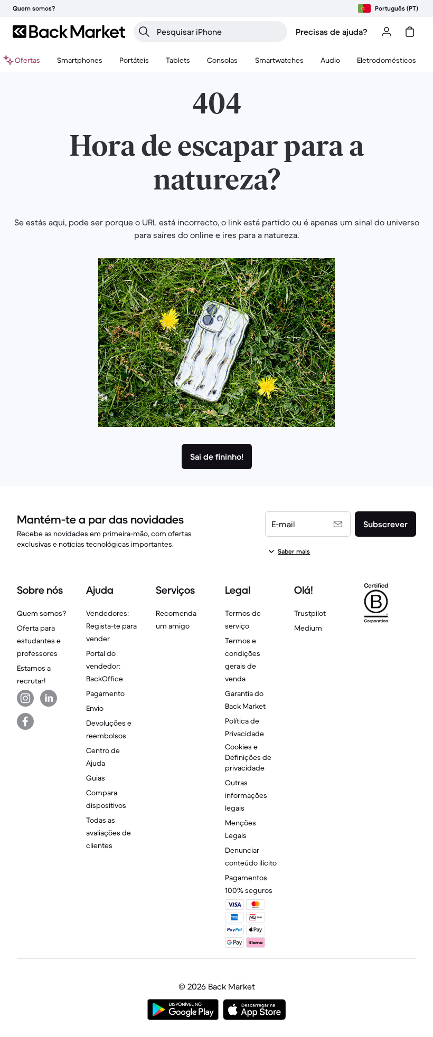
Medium (308, 628)
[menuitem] (79, 60)
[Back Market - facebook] (25, 721)
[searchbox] (219, 31)
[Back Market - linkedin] (48, 698)
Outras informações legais (246, 795)
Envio (94, 708)
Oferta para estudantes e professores (39, 640)
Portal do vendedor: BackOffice (104, 666)
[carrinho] (409, 31)
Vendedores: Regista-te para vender (111, 625)
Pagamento (105, 693)
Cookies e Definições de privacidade (248, 757)
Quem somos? (41, 613)
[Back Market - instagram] (25, 698)
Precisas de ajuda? (332, 31)
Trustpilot (310, 613)
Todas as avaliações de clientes (108, 832)
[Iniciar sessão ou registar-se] (386, 31)
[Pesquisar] (144, 31)
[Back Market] (69, 31)
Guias (95, 778)
